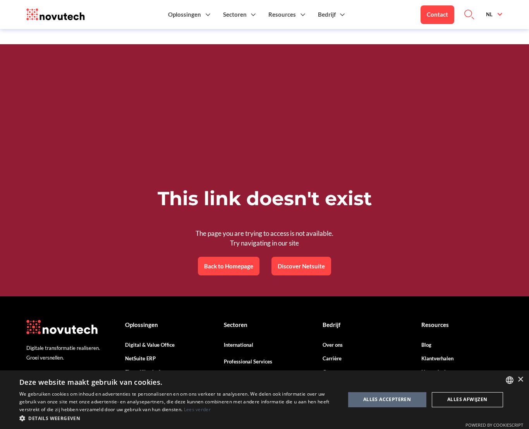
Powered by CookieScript (494, 425)
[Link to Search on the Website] (469, 14)
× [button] (520, 379)
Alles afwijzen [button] (467, 399)
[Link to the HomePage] (55, 14)
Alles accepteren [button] (387, 399)
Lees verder (197, 409)
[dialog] (264, 399)
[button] (189, 14)
